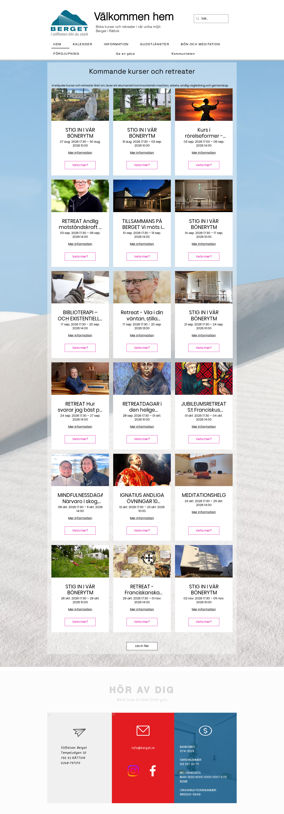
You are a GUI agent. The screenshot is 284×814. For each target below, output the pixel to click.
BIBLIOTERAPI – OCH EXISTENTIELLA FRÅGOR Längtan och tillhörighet (80, 316)
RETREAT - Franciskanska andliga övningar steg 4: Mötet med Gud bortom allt (142, 590)
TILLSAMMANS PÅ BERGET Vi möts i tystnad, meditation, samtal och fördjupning (142, 224)
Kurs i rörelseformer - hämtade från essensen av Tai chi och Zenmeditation (203, 133)
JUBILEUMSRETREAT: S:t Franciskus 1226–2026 (203, 407)
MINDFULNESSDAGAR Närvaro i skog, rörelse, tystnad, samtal (80, 498)
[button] (119, 44)
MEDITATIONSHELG (204, 495)
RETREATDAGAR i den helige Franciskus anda (142, 407)
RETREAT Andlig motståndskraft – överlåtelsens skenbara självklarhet (80, 224)
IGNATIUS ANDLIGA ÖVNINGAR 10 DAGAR (142, 498)
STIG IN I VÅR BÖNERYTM (80, 133)
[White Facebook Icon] (152, 770)
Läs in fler (142, 646)
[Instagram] (133, 770)
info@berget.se (143, 748)
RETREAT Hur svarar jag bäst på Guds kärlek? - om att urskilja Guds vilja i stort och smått (80, 407)
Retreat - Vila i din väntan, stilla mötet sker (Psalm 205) (142, 316)
